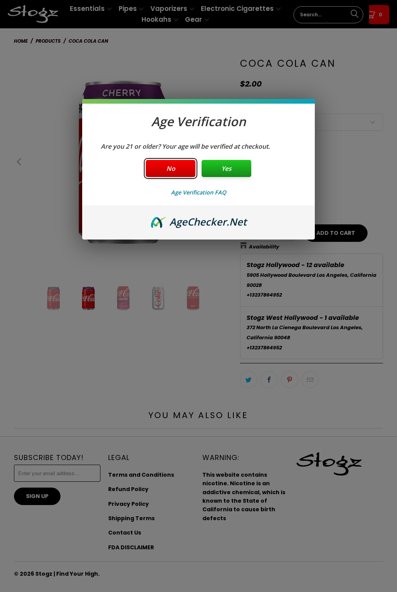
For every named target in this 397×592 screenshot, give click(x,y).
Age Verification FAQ (198, 192)
